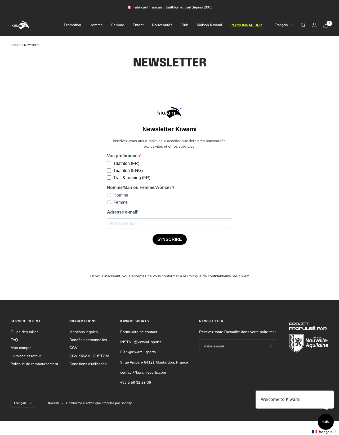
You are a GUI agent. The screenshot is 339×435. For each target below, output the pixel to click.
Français (281, 25)
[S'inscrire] (269, 346)
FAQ (14, 340)
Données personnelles (88, 340)
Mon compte (21, 348)
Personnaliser (246, 25)
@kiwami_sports (147, 342)
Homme (96, 25)
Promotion (72, 25)
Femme (117, 25)
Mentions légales (83, 332)
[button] (325, 431)
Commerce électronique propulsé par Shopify (99, 403)
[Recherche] (303, 25)
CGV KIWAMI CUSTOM (89, 356)
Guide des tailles (24, 332)
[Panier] (325, 25)
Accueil (16, 45)
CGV (73, 348)
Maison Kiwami (209, 25)
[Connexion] (314, 25)
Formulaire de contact (138, 332)
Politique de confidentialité (209, 276)
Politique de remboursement (34, 364)
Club (184, 25)
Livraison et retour (26, 356)
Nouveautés (162, 25)
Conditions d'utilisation (88, 364)
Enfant (138, 25)
